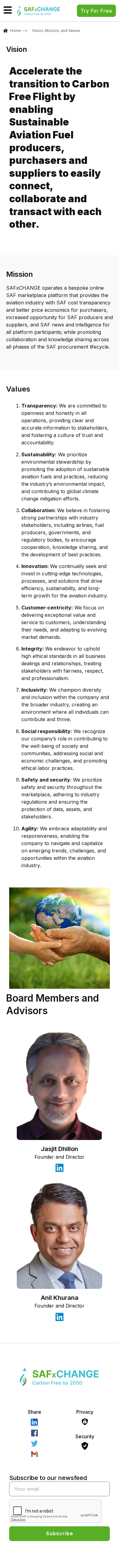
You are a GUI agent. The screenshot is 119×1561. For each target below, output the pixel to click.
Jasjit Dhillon (59, 1149)
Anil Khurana (59, 1297)
